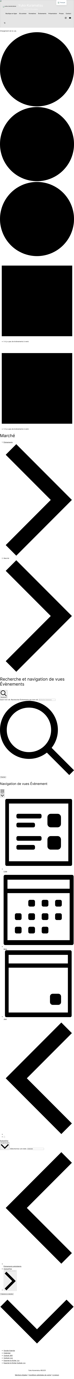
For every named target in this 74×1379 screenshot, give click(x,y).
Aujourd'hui (4, 1141)
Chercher (3, 777)
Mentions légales (21, 1375)
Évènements (8, 442)
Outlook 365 (8, 1355)
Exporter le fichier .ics (11, 1360)
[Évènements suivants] (4, 1137)
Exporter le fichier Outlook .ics (14, 1363)
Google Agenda (9, 1350)
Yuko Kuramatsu (30, 5)
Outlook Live (8, 1358)
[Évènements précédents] (39, 1134)
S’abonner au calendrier (7, 1294)
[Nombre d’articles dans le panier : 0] (4, 23)
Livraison (55, 1375)
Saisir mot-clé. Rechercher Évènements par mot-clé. (19, 700)
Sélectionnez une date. (18, 1149)
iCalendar (7, 1353)
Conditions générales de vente (40, 1375)
